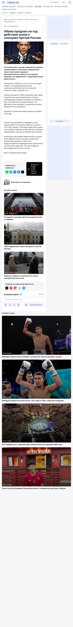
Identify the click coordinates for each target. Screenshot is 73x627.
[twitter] (22, 172)
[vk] (18, 172)
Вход (42, 294)
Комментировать (36, 305)
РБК (27, 90)
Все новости (33, 19)
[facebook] (14, 172)
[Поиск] (69, 2)
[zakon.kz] (13, 2)
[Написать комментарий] (24, 299)
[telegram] (10, 172)
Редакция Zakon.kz (9, 21)
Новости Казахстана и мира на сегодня (16, 19)
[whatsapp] (7, 172)
